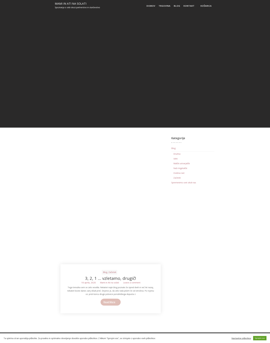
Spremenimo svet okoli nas (183, 182)
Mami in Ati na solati (70, 3)
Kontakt (189, 5)
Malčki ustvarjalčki (181, 163)
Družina (176, 154)
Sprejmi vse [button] (260, 338)
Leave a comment (131, 282)
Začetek (112, 272)
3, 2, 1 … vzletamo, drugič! (110, 278)
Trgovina (164, 5)
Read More (109, 302)
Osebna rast (178, 173)
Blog (177, 5)
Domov (151, 5)
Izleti (175, 158)
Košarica (206, 5)
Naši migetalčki (180, 168)
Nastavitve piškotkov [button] (241, 338)
